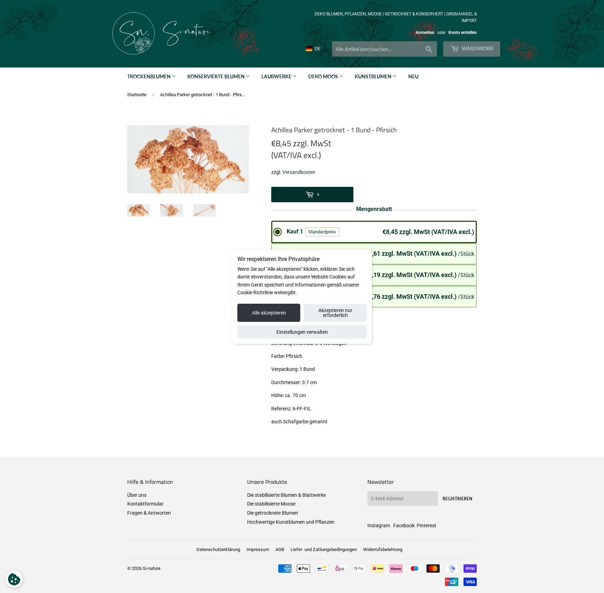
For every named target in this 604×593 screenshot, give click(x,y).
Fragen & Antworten (149, 513)
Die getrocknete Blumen (272, 513)
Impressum (257, 549)
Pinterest (426, 525)
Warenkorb (477, 48)
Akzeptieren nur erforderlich (335, 313)
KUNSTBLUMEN (374, 76)
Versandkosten (298, 172)
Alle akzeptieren (269, 313)
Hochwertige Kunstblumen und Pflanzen (291, 522)
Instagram (378, 525)
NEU (413, 76)
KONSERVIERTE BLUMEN (216, 76)
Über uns (136, 495)
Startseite (136, 94)
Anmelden (425, 32)
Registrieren (457, 498)
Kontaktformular (145, 504)
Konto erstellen (462, 32)
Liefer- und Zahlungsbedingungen (323, 549)
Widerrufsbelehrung (382, 549)
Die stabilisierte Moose (271, 504)
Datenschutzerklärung (218, 549)
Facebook (404, 525)
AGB (279, 549)
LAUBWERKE (277, 76)
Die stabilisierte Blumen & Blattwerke (286, 495)
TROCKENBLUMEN (149, 76)
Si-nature (151, 568)
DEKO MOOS (323, 76)
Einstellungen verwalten (302, 332)
